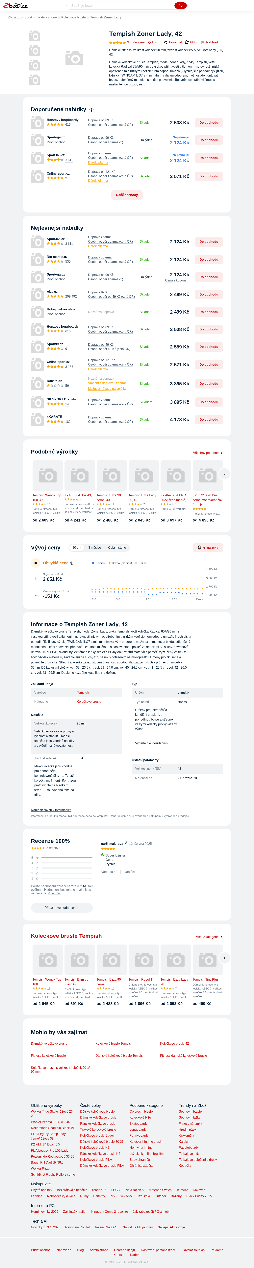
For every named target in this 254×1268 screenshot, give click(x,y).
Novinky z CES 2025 (45, 1227)
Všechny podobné (206, 453)
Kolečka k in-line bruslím (147, 1141)
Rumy (84, 1196)
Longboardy (138, 1129)
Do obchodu (208, 122)
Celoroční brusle (141, 1111)
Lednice (36, 1196)
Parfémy (99, 1196)
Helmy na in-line (141, 1147)
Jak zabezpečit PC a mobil (151, 1211)
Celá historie (117, 547)
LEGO (115, 1190)
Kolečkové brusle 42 (174, 1043)
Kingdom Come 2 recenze (109, 1211)
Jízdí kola (143, 1196)
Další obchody (127, 195)
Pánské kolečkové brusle (97, 1123)
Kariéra (135, 1255)
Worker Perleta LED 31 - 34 (50, 1122)
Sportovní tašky (189, 1117)
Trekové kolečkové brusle (98, 1129)
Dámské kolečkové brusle (49, 1043)
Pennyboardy (139, 1135)
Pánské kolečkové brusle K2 (100, 1153)
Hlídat (193, 42)
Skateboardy (138, 1123)
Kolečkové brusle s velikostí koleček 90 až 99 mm (60, 1069)
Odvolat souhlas (193, 1250)
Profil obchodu (57, 142)
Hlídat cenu (210, 547)
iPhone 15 (99, 1190)
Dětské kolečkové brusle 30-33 (102, 1141)
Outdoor (160, 1196)
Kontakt (119, 1255)
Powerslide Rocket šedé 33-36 (52, 1156)
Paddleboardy (189, 1147)
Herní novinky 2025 (44, 1211)
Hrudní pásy (187, 1129)
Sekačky (126, 1196)
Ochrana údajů (124, 1250)
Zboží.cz (14, 17)
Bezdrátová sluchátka (72, 1190)
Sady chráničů (140, 1159)
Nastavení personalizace (158, 1250)
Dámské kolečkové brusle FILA (102, 1165)
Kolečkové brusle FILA (96, 1159)
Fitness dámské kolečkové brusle (183, 1055)
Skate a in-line (47, 17)
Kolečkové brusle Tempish (114, 1043)
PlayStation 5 (134, 1190)
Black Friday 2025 (199, 1196)
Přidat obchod (41, 1250)
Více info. (54, 893)
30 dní (76, 547)
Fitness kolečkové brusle (48, 1055)
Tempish (83, 692)
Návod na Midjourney (138, 1227)
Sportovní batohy (191, 1111)
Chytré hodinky (41, 1190)
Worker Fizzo (40, 1168)
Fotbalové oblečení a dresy (198, 1159)
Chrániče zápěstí (141, 1165)
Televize (182, 1190)
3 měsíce (94, 547)
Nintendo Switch (160, 1190)
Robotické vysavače (61, 1196)
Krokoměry (186, 1135)
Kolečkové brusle (73, 17)
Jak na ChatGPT (106, 1227)
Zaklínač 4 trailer (75, 1211)
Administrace (99, 1250)
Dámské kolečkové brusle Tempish (119, 1055)
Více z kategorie (207, 937)
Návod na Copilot (77, 1227)
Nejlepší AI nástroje (171, 1227)
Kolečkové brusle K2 (94, 1147)
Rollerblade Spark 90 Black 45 (52, 1128)
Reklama (217, 1250)
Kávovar (199, 1190)
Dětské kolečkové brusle (97, 1111)
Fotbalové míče (189, 1153)
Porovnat (175, 42)
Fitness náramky (190, 1123)
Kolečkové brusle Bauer (97, 1135)
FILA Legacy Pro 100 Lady (49, 1150)
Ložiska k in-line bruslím (147, 1153)
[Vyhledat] (180, 5)
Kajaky (184, 1141)
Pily (112, 1196)
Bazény (176, 1196)
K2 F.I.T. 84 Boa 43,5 (45, 1144)
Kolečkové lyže (140, 1117)
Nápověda (64, 1250)
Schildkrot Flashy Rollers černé (53, 1174)
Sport (28, 17)
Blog (80, 1250)
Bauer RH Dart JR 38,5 (47, 1162)
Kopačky (185, 1165)
